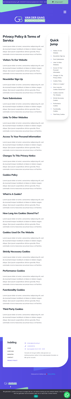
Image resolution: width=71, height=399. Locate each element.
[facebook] (10, 386)
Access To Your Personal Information (57, 70)
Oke (36, 396)
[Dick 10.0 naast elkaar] (30, 17)
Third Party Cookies (59, 114)
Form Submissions (58, 59)
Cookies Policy (57, 81)
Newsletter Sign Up (59, 56)
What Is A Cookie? (58, 84)
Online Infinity (51, 374)
